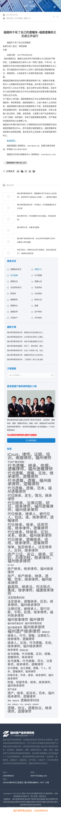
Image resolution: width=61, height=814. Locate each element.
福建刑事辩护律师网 (34, 802)
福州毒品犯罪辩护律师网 (16, 802)
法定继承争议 (15, 287)
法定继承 (38, 287)
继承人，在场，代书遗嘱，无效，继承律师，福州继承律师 (31, 644)
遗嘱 (9, 701)
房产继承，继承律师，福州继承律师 (30, 570)
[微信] (22, 171)
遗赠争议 (14, 306)
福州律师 (36, 619)
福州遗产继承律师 (24, 631)
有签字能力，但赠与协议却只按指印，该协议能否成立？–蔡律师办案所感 (36, 252)
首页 (25, 6)
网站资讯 (33, 6)
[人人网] (34, 171)
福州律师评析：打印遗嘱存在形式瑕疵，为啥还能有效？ (36, 218)
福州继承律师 (34, 627)
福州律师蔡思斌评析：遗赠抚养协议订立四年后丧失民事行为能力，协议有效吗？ (26, 355)
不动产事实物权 (16, 462)
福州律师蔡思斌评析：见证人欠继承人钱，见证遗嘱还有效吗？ (26, 351)
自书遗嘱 (18, 18)
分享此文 (10, 171)
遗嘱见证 (14, 281)
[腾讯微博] (26, 171)
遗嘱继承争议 (15, 269)
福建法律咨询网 (48, 802)
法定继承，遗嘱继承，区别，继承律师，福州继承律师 (30, 603)
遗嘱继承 (15, 701)
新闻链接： (12, 140)
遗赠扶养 (14, 312)
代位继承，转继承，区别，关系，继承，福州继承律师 (30, 533)
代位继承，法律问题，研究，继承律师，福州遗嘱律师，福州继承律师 (30, 506)
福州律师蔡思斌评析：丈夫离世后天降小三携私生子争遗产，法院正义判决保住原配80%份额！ (26, 337)
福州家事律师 (18, 619)
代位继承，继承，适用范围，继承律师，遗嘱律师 (28, 526)
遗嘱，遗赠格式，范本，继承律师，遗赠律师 (23, 704)
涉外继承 (38, 318)
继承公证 (38, 299)
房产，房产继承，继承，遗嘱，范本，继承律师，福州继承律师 (30, 579)
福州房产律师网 (30, 799)
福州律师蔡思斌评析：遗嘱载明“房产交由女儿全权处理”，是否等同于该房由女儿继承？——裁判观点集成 (37, 195)
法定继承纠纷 (16, 597)
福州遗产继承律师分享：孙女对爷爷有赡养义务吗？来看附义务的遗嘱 (36, 240)
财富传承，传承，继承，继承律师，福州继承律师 (30, 677)
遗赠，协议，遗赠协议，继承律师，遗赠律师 (30, 709)
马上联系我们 (31, 440)
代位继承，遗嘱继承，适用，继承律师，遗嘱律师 (28, 541)
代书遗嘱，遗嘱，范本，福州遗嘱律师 (30, 490)
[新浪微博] (18, 171)
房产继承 (38, 312)
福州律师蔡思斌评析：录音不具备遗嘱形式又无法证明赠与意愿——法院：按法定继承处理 (26, 342)
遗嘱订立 (27, 18)
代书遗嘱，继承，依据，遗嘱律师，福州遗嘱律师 (30, 467)
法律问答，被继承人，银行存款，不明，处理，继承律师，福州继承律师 (30, 612)
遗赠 (36, 306)
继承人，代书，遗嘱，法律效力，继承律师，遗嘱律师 (30, 637)
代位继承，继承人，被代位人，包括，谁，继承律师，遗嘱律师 (31, 517)
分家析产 (14, 318)
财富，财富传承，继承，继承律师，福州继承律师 (30, 684)
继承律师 (13, 649)
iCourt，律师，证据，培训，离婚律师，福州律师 (29, 456)
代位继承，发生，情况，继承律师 (30, 497)
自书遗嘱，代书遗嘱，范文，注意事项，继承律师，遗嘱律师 (30, 662)
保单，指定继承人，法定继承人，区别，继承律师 (30, 548)
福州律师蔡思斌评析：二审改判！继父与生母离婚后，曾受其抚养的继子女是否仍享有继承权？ (26, 360)
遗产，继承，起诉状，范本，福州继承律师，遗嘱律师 (31, 694)
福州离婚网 (41, 799)
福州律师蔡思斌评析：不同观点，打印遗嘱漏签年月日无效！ (36, 206)
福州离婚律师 (15, 627)
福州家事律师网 (18, 799)
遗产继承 (12, 689)
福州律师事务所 (15, 623)
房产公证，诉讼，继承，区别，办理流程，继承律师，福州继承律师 (30, 558)
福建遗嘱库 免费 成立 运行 (16, 163)
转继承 (13, 293)
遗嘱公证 (38, 281)
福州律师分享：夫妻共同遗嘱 (28, 227)
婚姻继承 (14, 299)
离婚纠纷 (46, 632)
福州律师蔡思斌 (33, 623)
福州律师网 (36, 805)
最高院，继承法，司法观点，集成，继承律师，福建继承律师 (31, 590)
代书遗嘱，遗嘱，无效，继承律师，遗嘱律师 (30, 475)
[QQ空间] (30, 171)
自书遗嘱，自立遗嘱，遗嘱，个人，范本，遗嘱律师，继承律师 (29, 670)
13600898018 (8, 776)
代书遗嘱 (38, 275)
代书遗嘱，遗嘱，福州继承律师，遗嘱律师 (29, 482)
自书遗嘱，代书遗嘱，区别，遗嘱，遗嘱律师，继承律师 (30, 655)
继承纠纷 (24, 650)
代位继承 (38, 293)
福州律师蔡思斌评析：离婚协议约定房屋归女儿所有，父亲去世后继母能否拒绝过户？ (26, 333)
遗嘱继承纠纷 (30, 700)
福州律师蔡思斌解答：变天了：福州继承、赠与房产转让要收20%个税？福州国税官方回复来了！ (26, 346)
